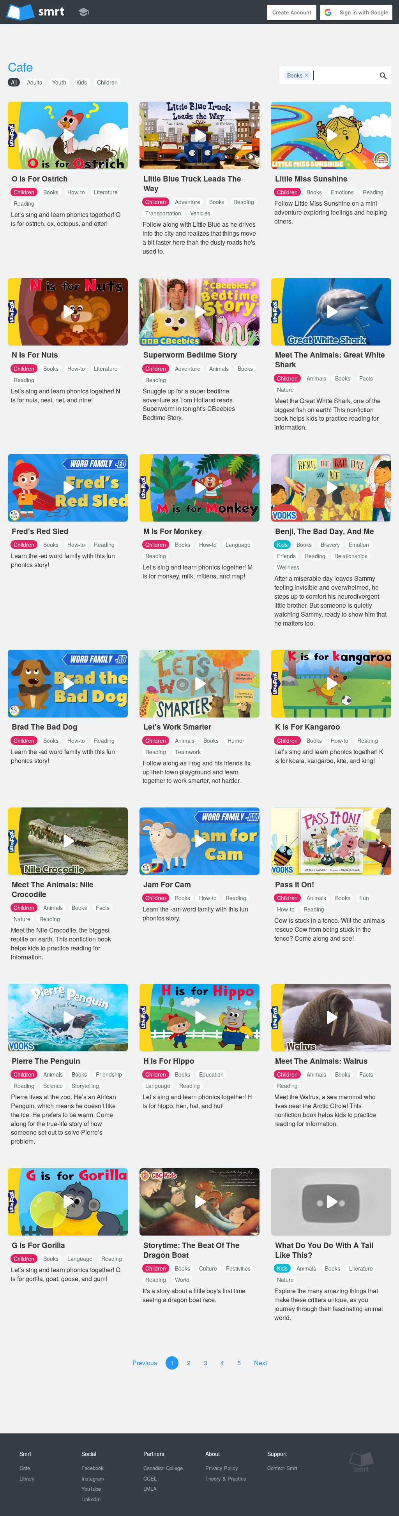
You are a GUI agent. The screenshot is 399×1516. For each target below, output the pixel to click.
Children (107, 82)
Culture (208, 1268)
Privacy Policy (221, 1468)
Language (238, 544)
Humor (236, 740)
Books (298, 75)
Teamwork (188, 752)
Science (53, 1085)
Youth (59, 82)
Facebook (92, 1468)
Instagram (92, 1478)
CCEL (150, 1478)
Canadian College (163, 1468)
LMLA (150, 1488)
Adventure (187, 202)
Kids (81, 82)
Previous (144, 1362)
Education (211, 1074)
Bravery (330, 544)
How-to (76, 192)
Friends (286, 556)
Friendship (109, 1074)
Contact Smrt (282, 1468)
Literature (106, 192)
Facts (366, 378)
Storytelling (85, 1085)
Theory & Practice (225, 1478)
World (182, 1279)
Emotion (359, 544)
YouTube (91, 1488)
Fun (364, 898)
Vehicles (200, 213)
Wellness (288, 567)
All (14, 82)
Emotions (342, 192)
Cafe (20, 66)
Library (27, 1478)
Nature (285, 389)
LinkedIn (91, 1499)
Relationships (350, 556)
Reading (24, 203)
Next (260, 1362)
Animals (219, 368)
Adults (34, 82)
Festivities (238, 1268)
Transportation (163, 213)
